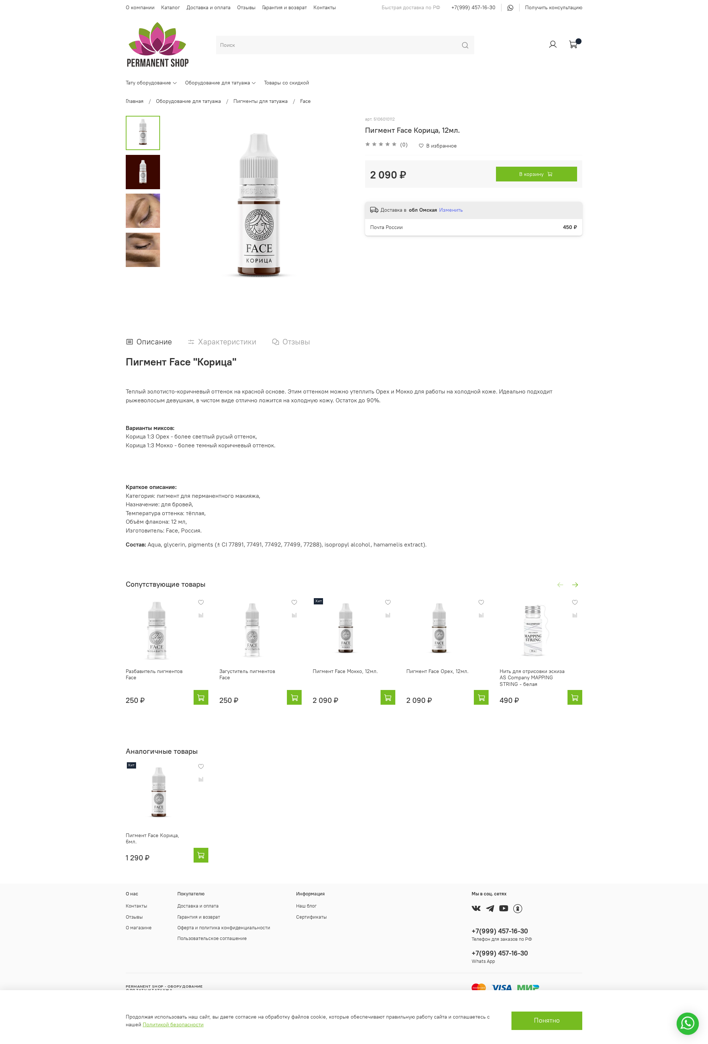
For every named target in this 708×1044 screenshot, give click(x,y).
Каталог (170, 7)
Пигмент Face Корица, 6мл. (152, 838)
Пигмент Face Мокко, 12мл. (345, 671)
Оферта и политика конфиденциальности (223, 927)
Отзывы (246, 7)
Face (305, 101)
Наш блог (306, 906)
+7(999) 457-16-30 (473, 7)
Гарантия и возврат (284, 7)
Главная (134, 101)
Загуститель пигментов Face (247, 674)
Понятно (547, 1020)
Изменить (451, 210)
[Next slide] (341, 211)
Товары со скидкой (286, 82)
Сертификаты (311, 917)
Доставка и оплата (208, 7)
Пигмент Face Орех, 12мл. (437, 671)
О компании (140, 7)
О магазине (139, 927)
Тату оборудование (148, 82)
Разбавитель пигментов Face (154, 674)
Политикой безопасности (173, 1024)
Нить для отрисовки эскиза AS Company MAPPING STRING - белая (532, 677)
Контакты (324, 7)
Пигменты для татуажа (260, 101)
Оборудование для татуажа (217, 82)
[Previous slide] (176, 211)
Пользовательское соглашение (212, 938)
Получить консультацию (553, 7)
